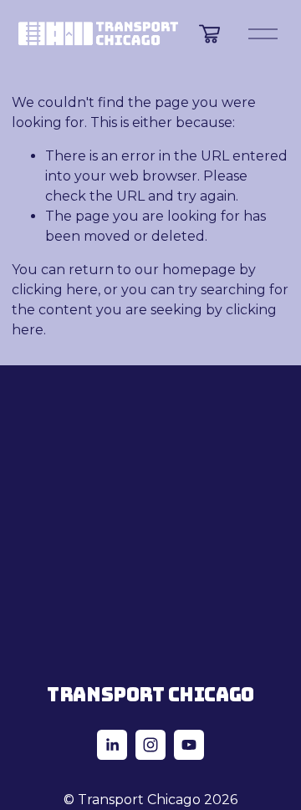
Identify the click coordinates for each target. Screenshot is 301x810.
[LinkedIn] (112, 745)
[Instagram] (150, 745)
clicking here (55, 290)
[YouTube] (189, 745)
